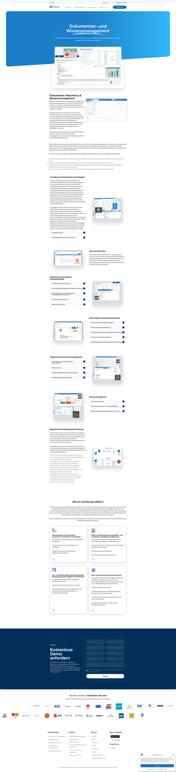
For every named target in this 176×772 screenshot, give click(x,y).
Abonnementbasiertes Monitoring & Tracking (64, 372)
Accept (157, 765)
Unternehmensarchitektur (55, 751)
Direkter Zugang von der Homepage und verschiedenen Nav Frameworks (63, 293)
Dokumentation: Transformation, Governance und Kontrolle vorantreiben (66, 536)
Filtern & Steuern (56, 368)
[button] (173, 754)
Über (93, 739)
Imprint (165, 769)
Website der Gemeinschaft (98, 758)
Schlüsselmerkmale (57, 232)
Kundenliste (95, 748)
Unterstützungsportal (97, 755)
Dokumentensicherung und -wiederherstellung (104, 406)
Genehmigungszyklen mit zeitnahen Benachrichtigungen (107, 342)
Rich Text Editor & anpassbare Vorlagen (102, 322)
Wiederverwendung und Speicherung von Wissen (105, 411)
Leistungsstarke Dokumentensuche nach (63, 237)
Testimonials (95, 742)
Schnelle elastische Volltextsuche (61, 283)
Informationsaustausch (97, 401)
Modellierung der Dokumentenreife (62, 377)
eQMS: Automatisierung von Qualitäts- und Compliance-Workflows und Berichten (107, 536)
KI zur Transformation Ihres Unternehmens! (106, 575)
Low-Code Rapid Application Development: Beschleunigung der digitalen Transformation (68, 576)
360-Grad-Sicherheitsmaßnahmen (101, 337)
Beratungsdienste (53, 739)
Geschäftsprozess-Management (57, 736)
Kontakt (94, 736)
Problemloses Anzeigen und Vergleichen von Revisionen (107, 332)
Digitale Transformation (54, 742)
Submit (105, 676)
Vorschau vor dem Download (60, 299)
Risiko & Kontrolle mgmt (75, 755)
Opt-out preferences (151, 769)
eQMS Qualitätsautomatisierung (77, 736)
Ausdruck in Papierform (58, 304)
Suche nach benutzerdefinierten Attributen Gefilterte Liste (68, 288)
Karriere (94, 752)
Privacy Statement (160, 769)
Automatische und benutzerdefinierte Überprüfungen (62, 362)
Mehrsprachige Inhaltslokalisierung (101, 327)
